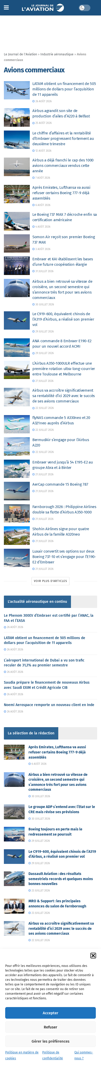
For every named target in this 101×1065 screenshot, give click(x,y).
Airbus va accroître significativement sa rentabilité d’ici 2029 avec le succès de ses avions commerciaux (63, 395)
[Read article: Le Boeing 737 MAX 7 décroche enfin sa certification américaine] (17, 221)
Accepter (50, 1013)
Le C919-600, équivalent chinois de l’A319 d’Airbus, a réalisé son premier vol (63, 319)
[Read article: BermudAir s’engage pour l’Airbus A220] (17, 446)
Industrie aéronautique (57, 54)
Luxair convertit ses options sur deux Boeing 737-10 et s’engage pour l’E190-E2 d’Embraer (64, 556)
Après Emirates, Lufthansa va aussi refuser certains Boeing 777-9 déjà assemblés (61, 193)
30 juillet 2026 (44, 304)
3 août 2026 (42, 249)
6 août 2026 (42, 205)
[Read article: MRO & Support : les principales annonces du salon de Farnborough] (14, 906)
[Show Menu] (6, 7)
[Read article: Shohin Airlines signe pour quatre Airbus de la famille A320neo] (17, 535)
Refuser (50, 1027)
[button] (93, 955)
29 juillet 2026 (44, 331)
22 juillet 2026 (44, 408)
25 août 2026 (43, 123)
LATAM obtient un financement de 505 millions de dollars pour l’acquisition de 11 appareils (64, 89)
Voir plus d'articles (50, 581)
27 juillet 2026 (44, 381)
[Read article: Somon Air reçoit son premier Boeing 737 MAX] (17, 243)
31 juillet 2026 (44, 271)
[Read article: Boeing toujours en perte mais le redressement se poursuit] (14, 834)
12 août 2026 (43, 150)
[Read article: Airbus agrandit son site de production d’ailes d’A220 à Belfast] (17, 117)
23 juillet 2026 (40, 890)
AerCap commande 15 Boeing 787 (60, 484)
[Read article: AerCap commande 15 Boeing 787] (17, 491)
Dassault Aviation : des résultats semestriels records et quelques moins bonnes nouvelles (60, 879)
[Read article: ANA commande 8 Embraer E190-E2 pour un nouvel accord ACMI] (17, 347)
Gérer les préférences (50, 1041)
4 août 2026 (42, 226)
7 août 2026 (42, 177)
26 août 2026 (43, 101)
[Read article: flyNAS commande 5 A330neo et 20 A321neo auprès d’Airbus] (17, 424)
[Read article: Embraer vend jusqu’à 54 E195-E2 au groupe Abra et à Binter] (17, 469)
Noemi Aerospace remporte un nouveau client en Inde (49, 705)
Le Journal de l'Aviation (20, 54)
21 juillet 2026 (44, 474)
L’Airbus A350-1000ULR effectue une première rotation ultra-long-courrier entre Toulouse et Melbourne (63, 368)
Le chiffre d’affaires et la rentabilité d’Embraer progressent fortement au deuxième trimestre (63, 138)
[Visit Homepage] (43, 8)
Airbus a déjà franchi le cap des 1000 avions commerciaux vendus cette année (62, 165)
